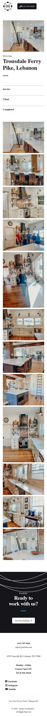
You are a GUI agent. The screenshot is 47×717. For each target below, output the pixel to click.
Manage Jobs (33, 701)
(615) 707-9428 (23, 643)
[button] (41, 6)
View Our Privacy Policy (18, 701)
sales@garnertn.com (23, 647)
